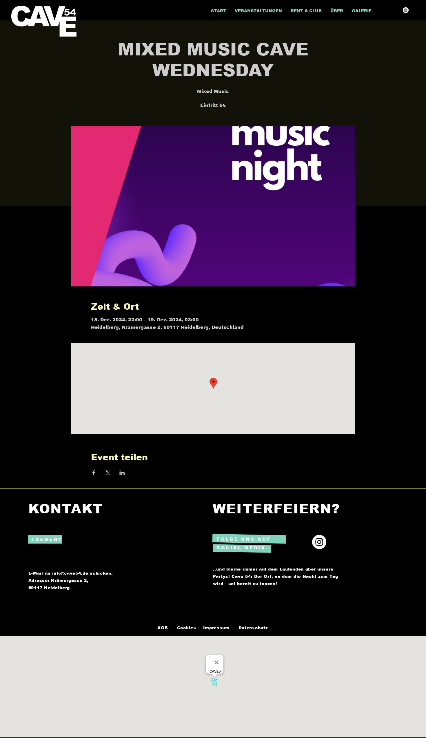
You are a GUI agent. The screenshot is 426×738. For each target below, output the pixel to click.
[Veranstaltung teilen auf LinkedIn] (122, 472)
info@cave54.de (70, 573)
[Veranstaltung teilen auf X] (108, 472)
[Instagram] (406, 10)
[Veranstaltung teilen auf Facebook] (94, 472)
